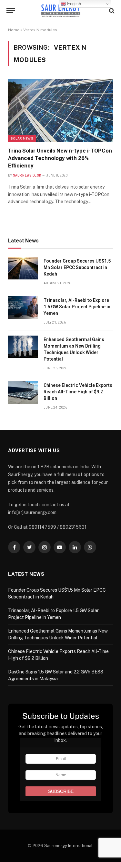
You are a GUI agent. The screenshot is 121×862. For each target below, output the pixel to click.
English (73, 3)
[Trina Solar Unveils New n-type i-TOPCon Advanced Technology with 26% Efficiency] (60, 110)
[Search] (111, 10)
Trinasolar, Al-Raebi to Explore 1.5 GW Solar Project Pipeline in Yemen (77, 307)
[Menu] (10, 10)
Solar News (22, 138)
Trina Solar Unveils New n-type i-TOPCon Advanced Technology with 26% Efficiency (60, 158)
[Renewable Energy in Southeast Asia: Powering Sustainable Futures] (60, 10)
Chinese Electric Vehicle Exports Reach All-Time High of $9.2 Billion (78, 392)
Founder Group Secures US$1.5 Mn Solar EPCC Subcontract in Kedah (77, 267)
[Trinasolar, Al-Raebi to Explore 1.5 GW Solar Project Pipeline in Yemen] (23, 307)
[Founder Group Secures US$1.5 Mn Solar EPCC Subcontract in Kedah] (23, 268)
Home (13, 30)
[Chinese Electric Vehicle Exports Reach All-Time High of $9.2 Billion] (23, 392)
